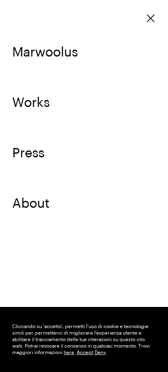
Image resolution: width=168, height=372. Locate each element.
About (30, 203)
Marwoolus (45, 52)
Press (28, 153)
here (69, 352)
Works (31, 102)
